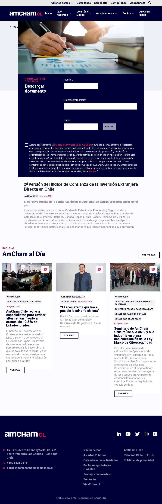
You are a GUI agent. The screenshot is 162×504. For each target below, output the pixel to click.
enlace (93, 172)
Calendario (100, 3)
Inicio (49, 14)
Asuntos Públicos (94, 455)
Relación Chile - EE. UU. (139, 455)
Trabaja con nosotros (97, 474)
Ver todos (149, 255)
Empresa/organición (75, 100)
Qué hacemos (92, 450)
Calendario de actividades (100, 460)
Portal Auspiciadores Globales (97, 467)
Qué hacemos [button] (62, 13)
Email (67, 120)
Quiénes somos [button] (60, 3)
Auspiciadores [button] (105, 13)
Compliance (84, 3)
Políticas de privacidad (139, 460)
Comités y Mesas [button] (82, 13)
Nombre (68, 79)
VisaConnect (137, 3)
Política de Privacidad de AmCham (73, 145)
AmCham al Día (144, 13)
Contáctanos (119, 3)
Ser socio (89, 479)
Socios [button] (126, 13)
